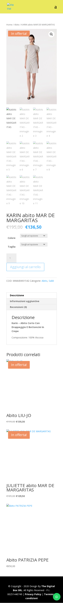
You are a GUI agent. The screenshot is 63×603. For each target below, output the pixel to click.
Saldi (51, 280)
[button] (51, 34)
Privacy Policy (33, 594)
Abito (16, 24)
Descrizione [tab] (17, 295)
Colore (11, 238)
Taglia (11, 246)
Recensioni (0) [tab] (18, 307)
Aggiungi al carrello (25, 267)
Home (9, 24)
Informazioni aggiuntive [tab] (24, 301)
